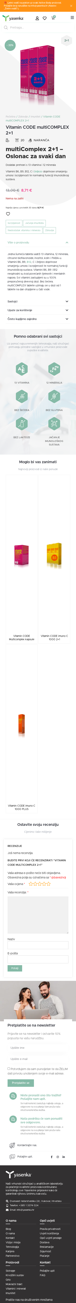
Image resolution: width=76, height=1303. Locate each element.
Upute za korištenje (20, 310)
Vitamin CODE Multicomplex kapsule (21, 638)
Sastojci (12, 301)
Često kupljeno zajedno (22, 319)
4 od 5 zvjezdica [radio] (44, 884)
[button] (38, 242)
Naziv (11, 939)
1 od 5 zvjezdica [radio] (31, 884)
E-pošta (13, 953)
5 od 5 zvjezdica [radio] (48, 884)
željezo (38, 171)
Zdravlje (23, 116)
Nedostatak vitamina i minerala (24, 230)
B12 (29, 262)
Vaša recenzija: (18, 892)
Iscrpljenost (14, 223)
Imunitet (35, 116)
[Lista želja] (45, 18)
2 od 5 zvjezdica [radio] (35, 884)
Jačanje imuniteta (34, 223)
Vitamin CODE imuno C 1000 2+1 (54, 638)
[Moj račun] (38, 18)
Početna (10, 116)
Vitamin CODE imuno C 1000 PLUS (21, 808)
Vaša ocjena (16, 884)
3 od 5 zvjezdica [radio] (39, 884)
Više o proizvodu (18, 242)
